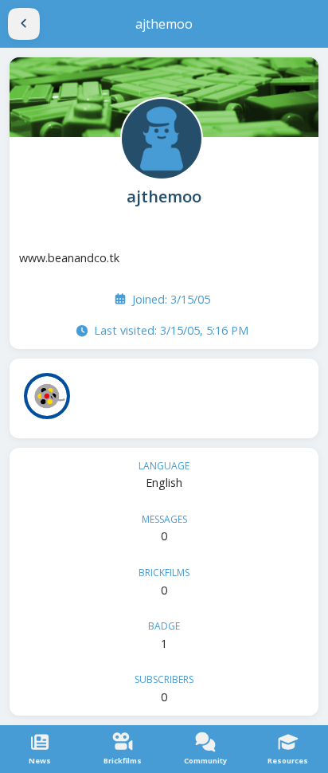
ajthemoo (164, 196)
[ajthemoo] (160, 137)
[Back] (24, 24)
